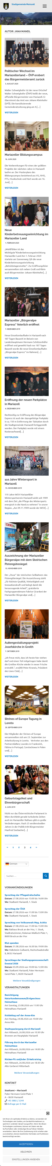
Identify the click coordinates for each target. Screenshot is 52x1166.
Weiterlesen (11, 112)
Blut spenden (12, 942)
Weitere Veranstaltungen (26, 1072)
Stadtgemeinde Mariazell (23, 4)
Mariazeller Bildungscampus (23, 154)
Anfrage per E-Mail (16, 1103)
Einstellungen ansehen (26, 1159)
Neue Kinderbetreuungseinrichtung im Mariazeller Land (26, 234)
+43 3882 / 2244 (15, 1100)
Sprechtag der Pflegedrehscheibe (22, 894)
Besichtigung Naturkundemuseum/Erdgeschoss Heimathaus (22, 998)
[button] (47, 1113)
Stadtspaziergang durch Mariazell (22, 1028)
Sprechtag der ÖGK (15, 908)
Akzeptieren (26, 1144)
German (13, 864)
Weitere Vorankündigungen (26, 980)
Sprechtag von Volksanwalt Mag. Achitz (26, 922)
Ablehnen (26, 1152)
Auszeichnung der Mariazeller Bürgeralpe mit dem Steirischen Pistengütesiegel (26, 560)
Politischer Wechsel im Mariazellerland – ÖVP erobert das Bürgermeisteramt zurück (25, 75)
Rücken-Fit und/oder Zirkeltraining (23, 1059)
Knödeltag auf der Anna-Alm (20, 1015)
